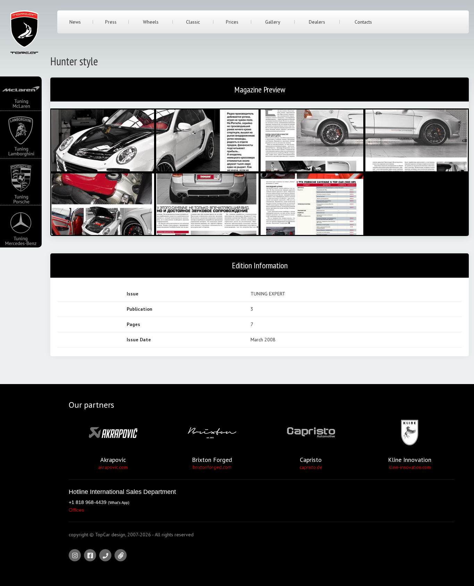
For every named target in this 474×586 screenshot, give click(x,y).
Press (111, 22)
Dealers (317, 22)
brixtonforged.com (212, 467)
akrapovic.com (113, 467)
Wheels (151, 22)
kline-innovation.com (410, 467)
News (75, 22)
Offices (76, 510)
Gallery (272, 22)
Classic (193, 22)
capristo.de (310, 467)
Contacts (363, 22)
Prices (232, 22)
